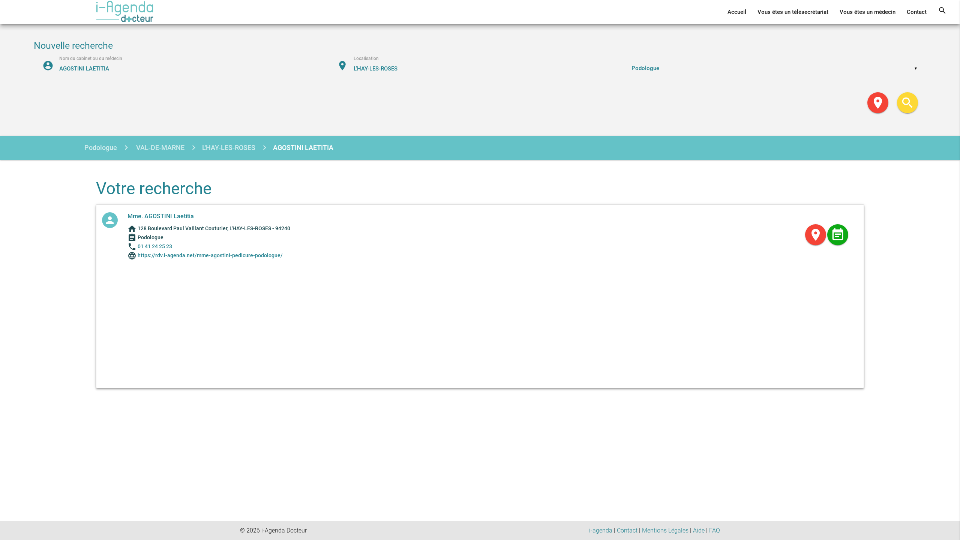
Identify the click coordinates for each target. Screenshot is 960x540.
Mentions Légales (665, 530)
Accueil (737, 12)
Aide (699, 530)
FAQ (714, 530)
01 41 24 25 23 (155, 246)
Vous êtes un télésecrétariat (793, 12)
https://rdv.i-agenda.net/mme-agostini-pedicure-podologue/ (209, 255)
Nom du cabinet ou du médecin (90, 58)
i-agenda (600, 530)
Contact (917, 12)
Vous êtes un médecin (868, 12)
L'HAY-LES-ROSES (228, 148)
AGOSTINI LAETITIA (303, 148)
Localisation (366, 58)
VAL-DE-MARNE (159, 148)
